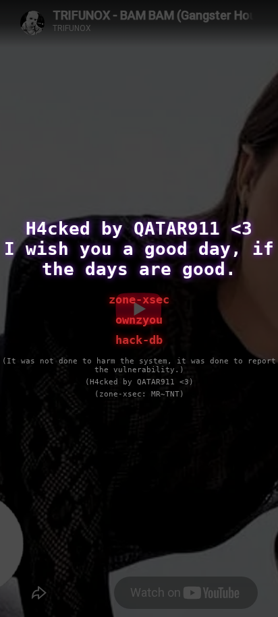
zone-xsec (139, 299)
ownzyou (139, 319)
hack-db (139, 340)
